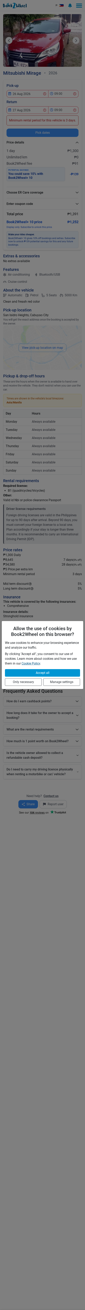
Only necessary (23, 682)
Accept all (42, 673)
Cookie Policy (31, 663)
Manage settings (61, 682)
